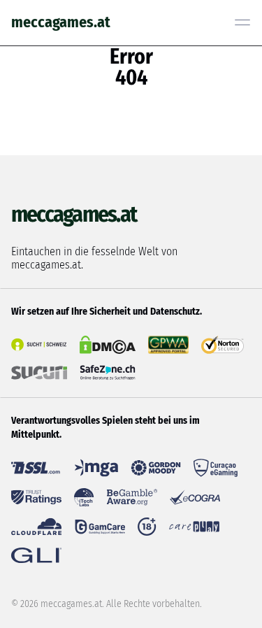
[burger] (242, 22)
